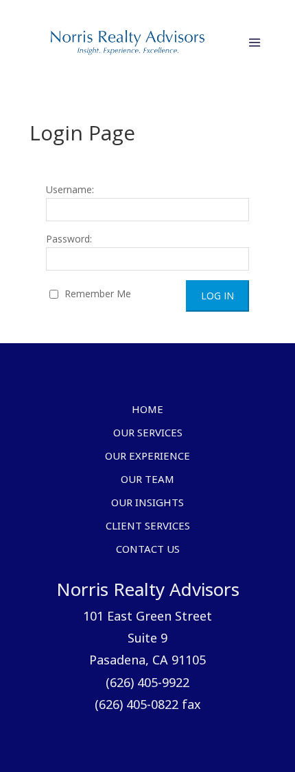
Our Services (147, 433)
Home (147, 410)
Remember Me (96, 293)
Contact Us (148, 550)
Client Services (148, 527)
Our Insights (147, 503)
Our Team (147, 480)
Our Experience (147, 457)
